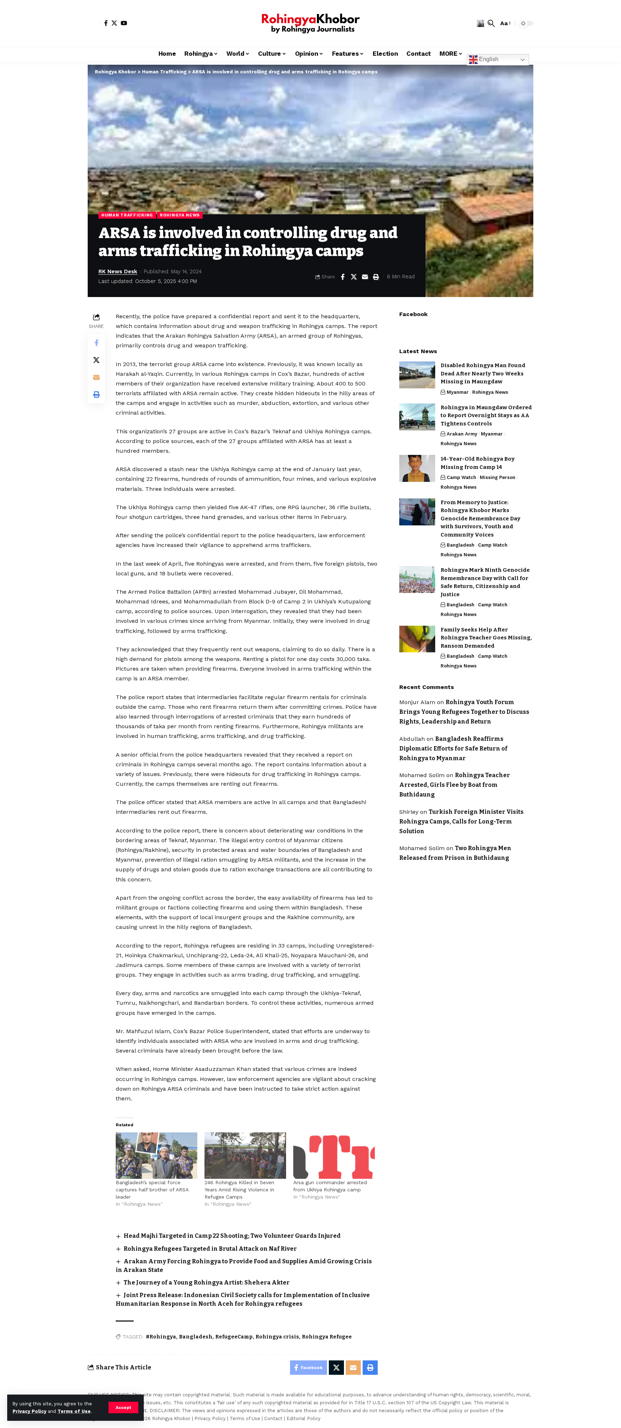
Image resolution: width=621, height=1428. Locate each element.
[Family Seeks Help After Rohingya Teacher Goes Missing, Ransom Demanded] (417, 638)
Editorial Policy (303, 1418)
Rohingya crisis (277, 1337)
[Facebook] (106, 23)
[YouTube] (124, 23)
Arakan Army (462, 434)
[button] (123, 1407)
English (488, 59)
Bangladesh (195, 1337)
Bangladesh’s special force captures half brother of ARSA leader (152, 1190)
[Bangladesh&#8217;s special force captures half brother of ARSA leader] (156, 1155)
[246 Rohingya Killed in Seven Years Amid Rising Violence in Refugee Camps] (245, 1155)
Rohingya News (180, 215)
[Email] (365, 277)
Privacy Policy (29, 1411)
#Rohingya (161, 1337)
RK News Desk (117, 271)
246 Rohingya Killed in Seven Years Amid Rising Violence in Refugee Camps (239, 1190)
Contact (273, 1418)
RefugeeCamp (234, 1337)
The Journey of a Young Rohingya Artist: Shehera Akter (207, 1282)
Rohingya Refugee (327, 1337)
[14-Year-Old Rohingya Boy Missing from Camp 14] (417, 468)
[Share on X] (354, 277)
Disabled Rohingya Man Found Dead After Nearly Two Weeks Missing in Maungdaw (483, 373)
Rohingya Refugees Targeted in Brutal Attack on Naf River (210, 1248)
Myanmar (458, 391)
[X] (114, 23)
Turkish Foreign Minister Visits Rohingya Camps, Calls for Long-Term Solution (461, 821)
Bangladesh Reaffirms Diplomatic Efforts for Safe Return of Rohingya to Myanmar (453, 748)
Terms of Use (74, 1411)
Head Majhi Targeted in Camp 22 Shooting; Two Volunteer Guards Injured (232, 1235)
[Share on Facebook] (342, 277)
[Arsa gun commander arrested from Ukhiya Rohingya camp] (334, 1155)
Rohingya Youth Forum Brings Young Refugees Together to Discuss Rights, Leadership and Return (464, 712)
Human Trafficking (127, 215)
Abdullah (412, 738)
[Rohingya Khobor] (310, 23)
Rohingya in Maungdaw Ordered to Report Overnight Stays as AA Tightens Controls (486, 415)
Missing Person (497, 477)
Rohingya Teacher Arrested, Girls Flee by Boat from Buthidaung (454, 785)
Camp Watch (461, 477)
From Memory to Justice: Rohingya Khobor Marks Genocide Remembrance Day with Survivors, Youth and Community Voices (480, 518)
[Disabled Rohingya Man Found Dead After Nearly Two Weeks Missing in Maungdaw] (417, 374)
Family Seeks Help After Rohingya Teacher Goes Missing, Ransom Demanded (486, 637)
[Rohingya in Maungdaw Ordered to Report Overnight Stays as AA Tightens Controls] (417, 416)
